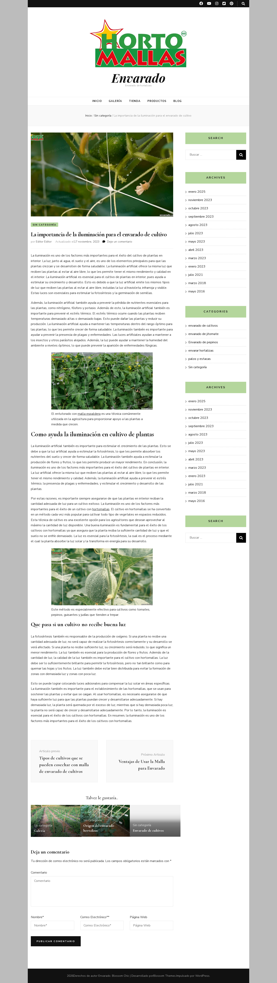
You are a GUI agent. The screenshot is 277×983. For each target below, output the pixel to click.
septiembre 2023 (201, 216)
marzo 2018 (197, 283)
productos (156, 101)
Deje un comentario (119, 242)
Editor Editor (44, 242)
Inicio (97, 101)
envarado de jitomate (203, 334)
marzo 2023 (197, 258)
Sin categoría (44, 224)
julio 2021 (195, 275)
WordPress (202, 976)
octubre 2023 (198, 208)
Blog (177, 101)
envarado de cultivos (203, 325)
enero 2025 (196, 191)
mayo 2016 (196, 291)
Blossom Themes (164, 976)
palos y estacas (199, 359)
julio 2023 (195, 233)
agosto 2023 (197, 225)
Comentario (39, 872)
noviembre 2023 (200, 200)
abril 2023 (195, 250)
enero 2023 (196, 266)
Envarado (138, 78)
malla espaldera (89, 414)
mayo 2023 (196, 241)
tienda (135, 101)
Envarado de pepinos (203, 342)
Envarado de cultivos (148, 830)
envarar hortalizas (201, 350)
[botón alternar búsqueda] (243, 3)
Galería (115, 101)
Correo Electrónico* (94, 917)
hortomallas (101, 509)
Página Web (138, 917)
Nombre (37, 917)
